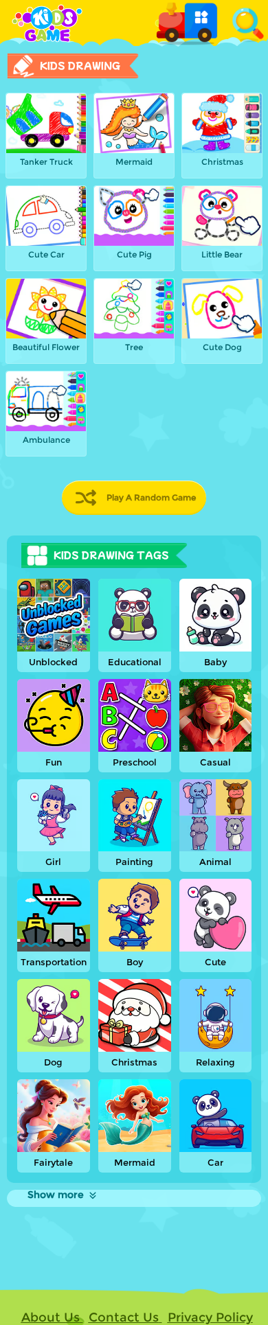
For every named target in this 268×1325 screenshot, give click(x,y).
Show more (55, 1194)
